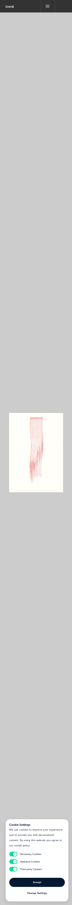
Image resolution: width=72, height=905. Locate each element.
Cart (49, 450)
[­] (61, 6)
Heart (23, 450)
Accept (37, 882)
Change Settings (37, 893)
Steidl (9, 6)
